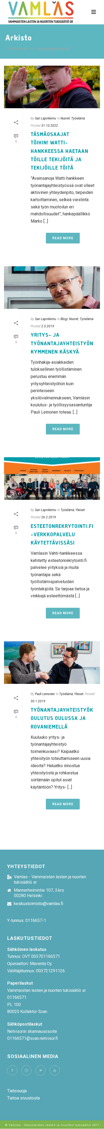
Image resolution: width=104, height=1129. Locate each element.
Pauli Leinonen (45, 694)
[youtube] (55, 1070)
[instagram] (26, 1070)
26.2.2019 (48, 517)
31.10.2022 (49, 125)
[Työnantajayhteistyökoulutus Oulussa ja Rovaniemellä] (52, 662)
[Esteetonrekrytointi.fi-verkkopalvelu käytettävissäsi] (52, 478)
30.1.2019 (38, 701)
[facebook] (12, 1070)
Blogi (64, 319)
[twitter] (40, 1070)
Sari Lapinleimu (45, 118)
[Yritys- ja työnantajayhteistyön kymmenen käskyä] (52, 287)
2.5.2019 (47, 326)
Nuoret (65, 118)
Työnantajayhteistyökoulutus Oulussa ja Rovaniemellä (62, 718)
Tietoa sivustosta (23, 1098)
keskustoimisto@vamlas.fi (38, 903)
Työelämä (78, 118)
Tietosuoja (17, 1090)
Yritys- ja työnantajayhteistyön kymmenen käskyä (62, 343)
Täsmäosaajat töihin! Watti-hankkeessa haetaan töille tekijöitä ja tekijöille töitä (59, 151)
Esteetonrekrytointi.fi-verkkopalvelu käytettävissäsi (62, 534)
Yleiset (80, 510)
